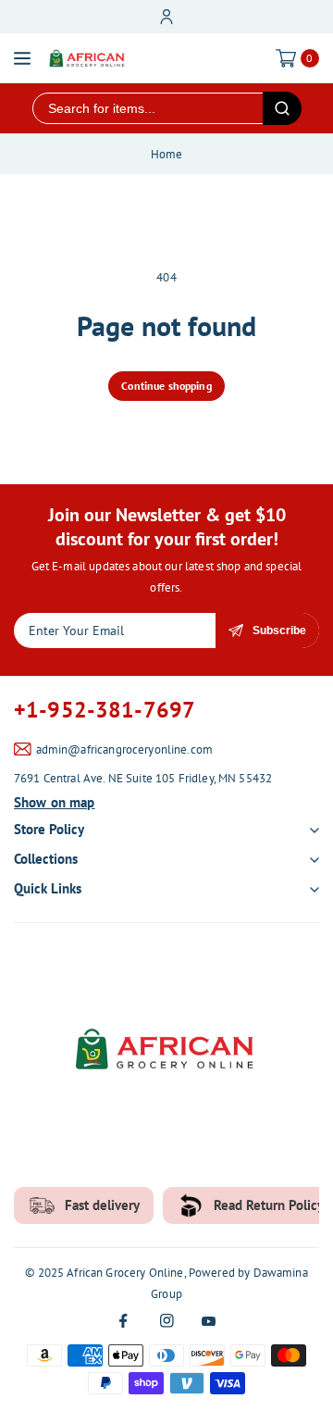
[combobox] (148, 108)
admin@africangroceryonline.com (125, 749)
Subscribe (279, 630)
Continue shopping (166, 386)
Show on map (54, 802)
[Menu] (22, 58)
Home (167, 154)
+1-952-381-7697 (104, 709)
